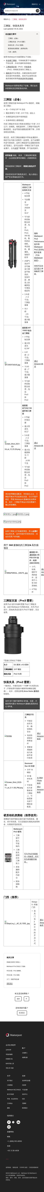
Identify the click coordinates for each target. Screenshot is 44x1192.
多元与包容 (10, 1094)
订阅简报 (10, 1085)
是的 (18, 999)
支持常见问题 (26, 1080)
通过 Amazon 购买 (38, 364)
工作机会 (10, 1103)
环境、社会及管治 (12, 1099)
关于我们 (10, 1080)
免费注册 (25, 1057)
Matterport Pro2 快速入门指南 (16, 966)
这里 (16, 148)
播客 (8, 1108)
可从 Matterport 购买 (38, 258)
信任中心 (25, 1094)
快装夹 (28, 67)
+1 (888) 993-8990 (14, 1141)
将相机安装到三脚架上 (13, 962)
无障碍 (24, 1103)
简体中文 (36, 4)
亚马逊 (37, 269)
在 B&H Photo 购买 (40, 780)
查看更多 (10, 983)
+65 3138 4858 (13, 1151)
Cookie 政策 (23, 1167)
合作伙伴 (8, 1050)
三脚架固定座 (11, 67)
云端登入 (25, 1053)
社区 (23, 1099)
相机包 (8, 73)
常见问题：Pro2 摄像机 (14, 971)
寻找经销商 (9, 1054)
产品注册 (25, 1089)
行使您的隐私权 (33, 1167)
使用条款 (8, 1167)
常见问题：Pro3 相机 (13, 975)
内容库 (24, 1085)
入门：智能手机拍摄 (13, 979)
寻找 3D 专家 (10, 1068)
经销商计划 (9, 1059)
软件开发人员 (10, 1063)
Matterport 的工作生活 (14, 1089)
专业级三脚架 (11, 60)
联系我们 (22, 1013)
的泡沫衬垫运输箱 (26, 78)
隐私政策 (15, 1167)
